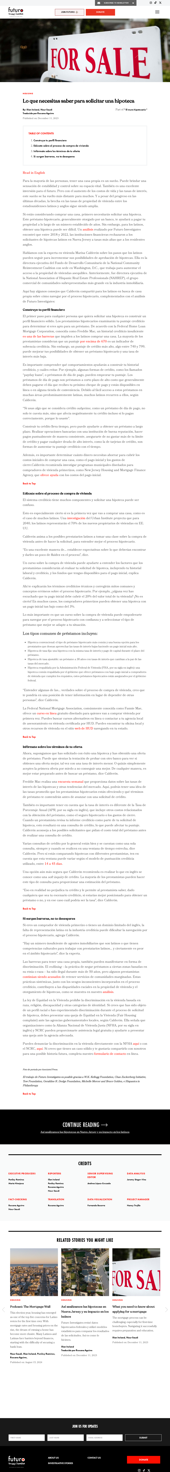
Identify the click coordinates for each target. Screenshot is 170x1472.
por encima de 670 (93, 341)
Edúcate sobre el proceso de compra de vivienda (61, 145)
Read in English (34, 173)
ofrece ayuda (49, 475)
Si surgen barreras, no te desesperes (54, 156)
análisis (88, 229)
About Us (53, 1457)
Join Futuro (68, 12)
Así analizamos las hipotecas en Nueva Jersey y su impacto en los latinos (85, 1132)
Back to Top (29, 483)
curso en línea (47, 713)
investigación (76, 518)
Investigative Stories (60, 1463)
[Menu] (157, 12)
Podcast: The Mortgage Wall (30, 1307)
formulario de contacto (110, 1054)
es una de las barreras (38, 336)
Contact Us (94, 1457)
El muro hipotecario (136, 109)
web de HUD (84, 728)
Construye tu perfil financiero (50, 140)
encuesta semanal (70, 782)
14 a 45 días (53, 864)
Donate (100, 12)
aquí (136, 1044)
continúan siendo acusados (42, 977)
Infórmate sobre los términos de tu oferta (57, 151)
